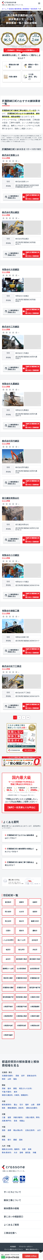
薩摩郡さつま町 (8, 968)
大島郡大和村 (35, 997)
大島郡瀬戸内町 (21, 1006)
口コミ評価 (6, 158)
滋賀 (9, 1117)
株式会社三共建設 (10, 326)
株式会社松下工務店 (11, 666)
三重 (3, 1117)
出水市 (21, 912)
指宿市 (35, 912)
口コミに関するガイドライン (13, 1249)
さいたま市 (27, 1088)
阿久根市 (8, 912)
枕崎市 (35, 902)
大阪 (27, 1117)
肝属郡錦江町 (35, 978)
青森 (17, 1075)
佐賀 (24, 1149)
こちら (24, 795)
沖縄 (34, 1152)
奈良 (15, 1121)
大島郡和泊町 (21, 1025)
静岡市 (14, 1108)
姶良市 (8, 959)
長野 (38, 1104)
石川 (21, 1104)
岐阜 (3, 1108)
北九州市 (9, 1149)
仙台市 (33, 1075)
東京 (15, 1092)
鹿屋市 (21, 902)
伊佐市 (35, 949)
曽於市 (21, 930)
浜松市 (20, 1108)
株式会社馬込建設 (10, 212)
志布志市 (35, 940)
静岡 (9, 1108)
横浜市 (10, 1095)
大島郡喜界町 (8, 1016)
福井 (27, 1104)
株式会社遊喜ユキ (10, 155)
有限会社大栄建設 (10, 269)
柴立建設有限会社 (10, 498)
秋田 (3, 1079)
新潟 (3, 1104)
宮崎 (21, 1152)
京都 (15, 1117)
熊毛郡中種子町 (35, 987)
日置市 (8, 930)
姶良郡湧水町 (35, 968)
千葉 (3, 1092)
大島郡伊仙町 (8, 1025)
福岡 (3, 1149)
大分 (15, 1152)
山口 (39, 1130)
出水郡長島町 (21, 968)
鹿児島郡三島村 (21, 959)
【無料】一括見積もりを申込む (21, 807)
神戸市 (8, 1121)
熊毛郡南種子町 (8, 997)
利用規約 (13, 1246)
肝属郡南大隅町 (8, 987)
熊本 (3, 1152)
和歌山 (22, 1121)
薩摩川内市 (35, 921)
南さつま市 (21, 940)
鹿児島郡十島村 (35, 959)
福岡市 (16, 1149)
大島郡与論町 (8, 1035)
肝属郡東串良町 (21, 978)
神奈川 (4, 1095)
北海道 (4, 1075)
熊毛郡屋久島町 (21, 997)
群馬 (15, 1088)
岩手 (23, 1075)
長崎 (29, 1149)
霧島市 (35, 930)
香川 (9, 1140)
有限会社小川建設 (10, 555)
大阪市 (31, 1117)
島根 (9, 1130)
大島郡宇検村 (8, 1006)
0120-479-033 (12, 1257)
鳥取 (3, 1130)
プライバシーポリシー (26, 1246)
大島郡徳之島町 (21, 1016)
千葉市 (8, 1092)
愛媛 (15, 1140)
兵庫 (3, 1121)
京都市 (19, 1117)
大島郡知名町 (35, 1025)
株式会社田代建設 (10, 440)
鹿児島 (27, 1152)
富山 (15, 1104)
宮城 (28, 1075)
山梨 (32, 1104)
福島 (15, 1079)
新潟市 (8, 1104)
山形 (9, 1079)
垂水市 (21, 921)
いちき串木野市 (8, 940)
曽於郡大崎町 (8, 978)
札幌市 (10, 1075)
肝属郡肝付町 (21, 987)
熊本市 (8, 1152)
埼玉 (20, 1088)
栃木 (9, 1088)
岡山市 (19, 1130)
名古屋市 (33, 1108)
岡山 (15, 1130)
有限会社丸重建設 (10, 383)
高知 (20, 1140)
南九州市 (21, 949)
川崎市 (16, 1095)
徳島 (3, 1140)
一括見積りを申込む (30, 1256)
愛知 (28, 1108)
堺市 (37, 1117)
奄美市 (8, 949)
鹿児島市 (8, 902)
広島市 (31, 1130)
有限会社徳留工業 (10, 610)
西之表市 (8, 921)
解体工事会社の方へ (32, 1249)
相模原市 (24, 1095)
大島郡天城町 (35, 1016)
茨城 (3, 1088)
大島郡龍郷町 (35, 1006)
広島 (27, 1130)
